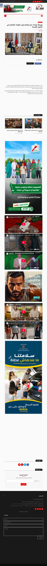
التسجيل (23, 484)
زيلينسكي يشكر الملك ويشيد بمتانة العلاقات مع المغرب (33, 130)
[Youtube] (37, 1)
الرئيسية (1, 6)
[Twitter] (35, 1)
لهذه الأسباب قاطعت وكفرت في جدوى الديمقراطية (15, 130)
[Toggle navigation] (5, 16)
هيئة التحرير (18, 1)
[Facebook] (33, 1)
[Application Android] (39, 1)
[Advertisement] (23, 74)
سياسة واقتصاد (40, 22)
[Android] (42, 509)
